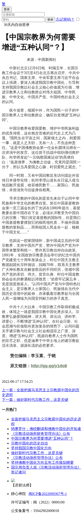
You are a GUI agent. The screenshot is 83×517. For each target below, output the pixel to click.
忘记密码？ (65, 19)
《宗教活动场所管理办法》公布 (37, 458)
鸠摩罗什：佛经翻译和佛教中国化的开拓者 (46, 429)
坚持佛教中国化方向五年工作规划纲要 (42, 462)
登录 (50, 19)
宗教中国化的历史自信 (29, 443)
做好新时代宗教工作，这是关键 (37, 453)
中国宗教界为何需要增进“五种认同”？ (42, 438)
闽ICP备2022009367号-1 (48, 494)
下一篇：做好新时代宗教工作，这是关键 (35, 400)
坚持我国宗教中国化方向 (31, 448)
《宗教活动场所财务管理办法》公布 (40, 434)
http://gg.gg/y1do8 (49, 365)
